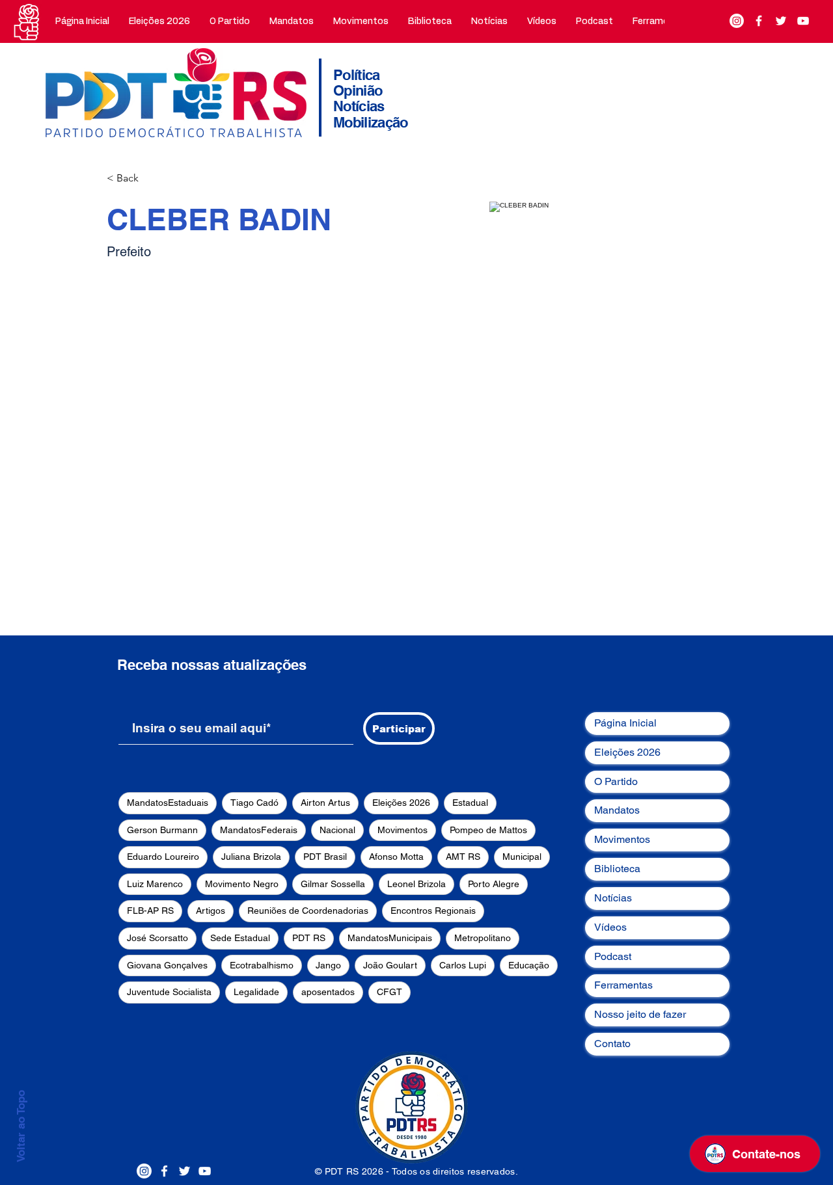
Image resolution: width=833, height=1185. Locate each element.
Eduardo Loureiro (163, 856)
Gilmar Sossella (333, 884)
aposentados (328, 992)
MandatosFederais (258, 830)
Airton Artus (325, 802)
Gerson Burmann (162, 830)
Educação (528, 965)
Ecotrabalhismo (262, 965)
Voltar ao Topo (20, 1126)
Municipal (521, 856)
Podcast (612, 956)
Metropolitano (482, 938)
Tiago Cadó (254, 802)
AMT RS (463, 856)
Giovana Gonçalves (167, 965)
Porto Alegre (493, 884)
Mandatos (617, 810)
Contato (612, 1043)
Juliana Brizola (251, 856)
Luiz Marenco (155, 884)
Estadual (470, 802)
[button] (230, 21)
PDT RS (308, 938)
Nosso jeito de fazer (640, 1014)
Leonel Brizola (416, 884)
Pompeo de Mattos (488, 830)
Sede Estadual (240, 938)
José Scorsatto (157, 938)
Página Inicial (625, 723)
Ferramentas (623, 985)
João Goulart (390, 965)
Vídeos (610, 927)
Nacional (337, 830)
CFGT (389, 992)
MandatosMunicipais (390, 938)
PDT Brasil (325, 856)
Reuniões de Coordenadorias (307, 910)
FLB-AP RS (150, 910)
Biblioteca (617, 868)
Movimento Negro (242, 884)
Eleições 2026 (401, 802)
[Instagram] (737, 21)
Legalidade (256, 992)
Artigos (210, 910)
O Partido (616, 781)
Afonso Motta (396, 856)
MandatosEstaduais (167, 802)
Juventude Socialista (169, 992)
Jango (328, 965)
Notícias (613, 898)
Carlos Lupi (462, 965)
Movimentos (402, 830)
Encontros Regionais (433, 910)
